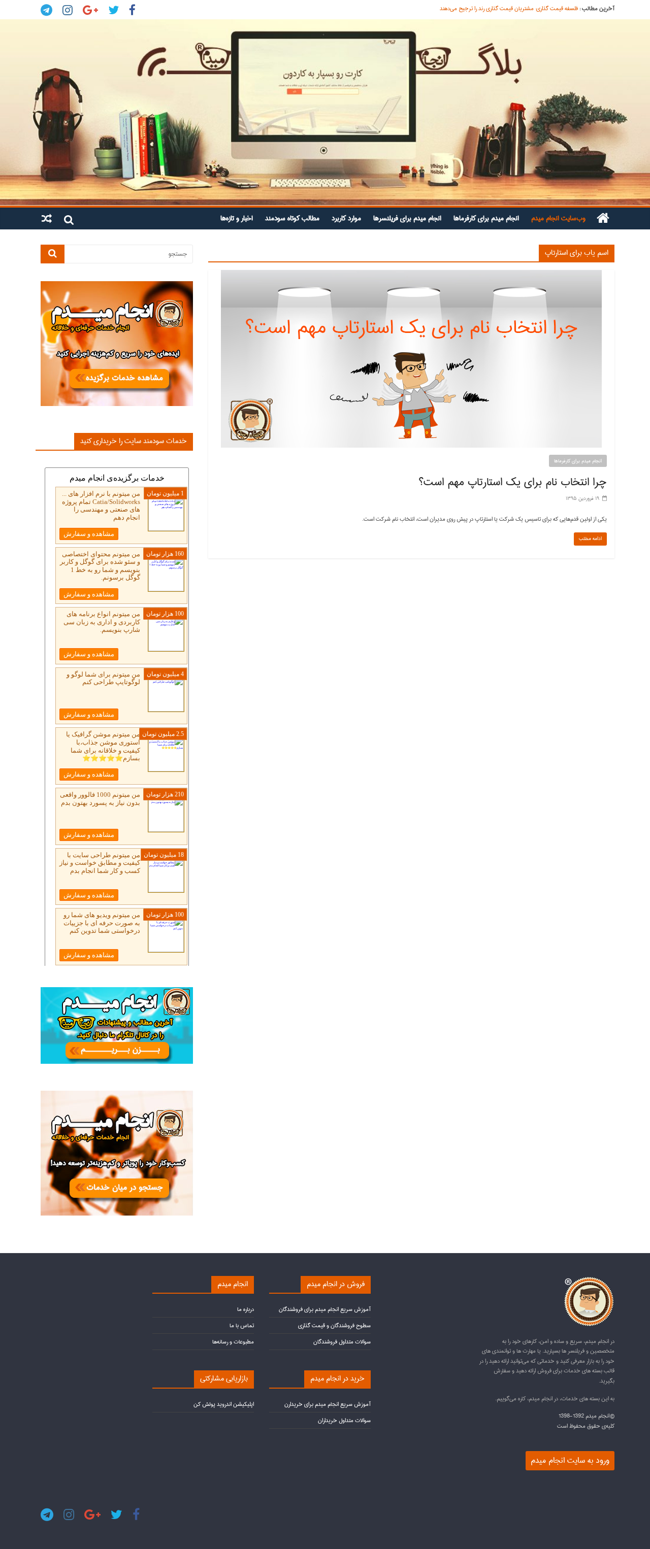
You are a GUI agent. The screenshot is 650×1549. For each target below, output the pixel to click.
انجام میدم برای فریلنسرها (407, 218)
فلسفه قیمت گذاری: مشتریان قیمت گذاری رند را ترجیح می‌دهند (509, 8)
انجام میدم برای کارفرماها (486, 218)
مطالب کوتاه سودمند (292, 218)
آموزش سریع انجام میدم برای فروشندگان (325, 1309)
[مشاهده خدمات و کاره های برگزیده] (117, 285)
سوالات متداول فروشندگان (342, 1341)
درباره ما (245, 1309)
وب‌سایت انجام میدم (558, 218)
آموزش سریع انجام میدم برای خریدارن (327, 1404)
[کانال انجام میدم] (117, 991)
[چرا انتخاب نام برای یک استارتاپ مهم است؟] (411, 275)
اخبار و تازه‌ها (236, 218)
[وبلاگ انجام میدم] (325, 112)
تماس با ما (242, 1325)
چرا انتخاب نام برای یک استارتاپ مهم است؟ (512, 482)
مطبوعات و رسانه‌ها (233, 1341)
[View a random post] (47, 218)
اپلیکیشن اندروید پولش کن (223, 1404)
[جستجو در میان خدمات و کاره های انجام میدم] (117, 1095)
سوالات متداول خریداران (344, 1420)
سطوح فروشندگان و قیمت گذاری (334, 1325)
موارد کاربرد (346, 218)
